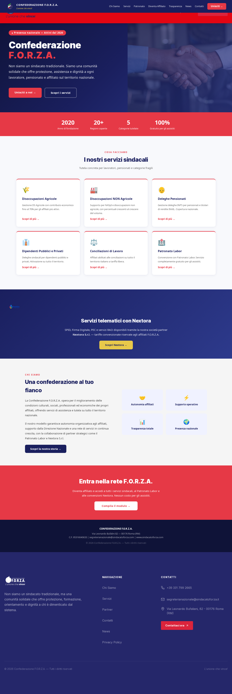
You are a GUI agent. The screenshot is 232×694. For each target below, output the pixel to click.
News (188, 6)
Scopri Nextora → (116, 345)
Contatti (199, 6)
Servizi (126, 6)
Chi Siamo (114, 6)
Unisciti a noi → (25, 92)
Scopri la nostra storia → (45, 449)
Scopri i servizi (61, 92)
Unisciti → (217, 6)
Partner (107, 609)
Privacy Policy (112, 642)
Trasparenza (175, 6)
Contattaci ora (174, 625)
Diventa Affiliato (156, 6)
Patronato (139, 6)
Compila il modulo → (116, 506)
